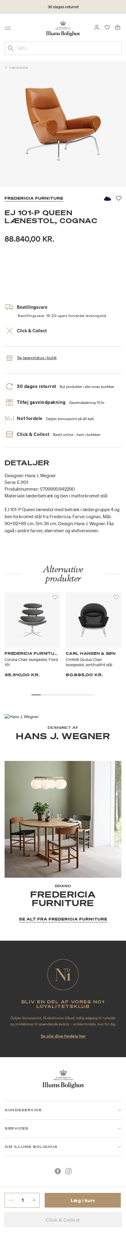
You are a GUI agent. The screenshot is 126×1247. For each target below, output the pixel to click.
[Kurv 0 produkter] (117, 27)
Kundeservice (23, 1110)
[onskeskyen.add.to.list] (107, 198)
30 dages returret (63, 6)
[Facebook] (58, 1171)
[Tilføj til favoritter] (55, 597)
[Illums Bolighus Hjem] (63, 28)
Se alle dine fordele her (63, 1036)
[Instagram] (68, 1171)
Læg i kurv (83, 1200)
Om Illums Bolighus (31, 1146)
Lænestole (18, 67)
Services (16, 1128)
